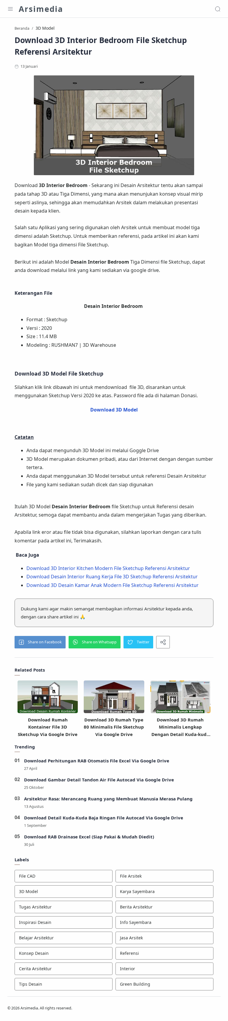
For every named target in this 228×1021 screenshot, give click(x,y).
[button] (40, 642)
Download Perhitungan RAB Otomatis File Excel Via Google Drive (96, 761)
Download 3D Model (114, 409)
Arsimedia (41, 9)
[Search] (218, 9)
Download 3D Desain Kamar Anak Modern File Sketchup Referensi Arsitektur (112, 585)
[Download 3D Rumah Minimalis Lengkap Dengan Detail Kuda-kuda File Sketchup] (180, 698)
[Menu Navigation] (10, 9)
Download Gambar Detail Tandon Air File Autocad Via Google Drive (99, 780)
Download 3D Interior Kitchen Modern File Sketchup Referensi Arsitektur (108, 568)
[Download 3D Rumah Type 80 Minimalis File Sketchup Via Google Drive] (114, 698)
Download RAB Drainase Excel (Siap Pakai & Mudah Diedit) (89, 837)
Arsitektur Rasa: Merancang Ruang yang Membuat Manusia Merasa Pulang (108, 799)
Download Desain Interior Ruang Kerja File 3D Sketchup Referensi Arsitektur (112, 576)
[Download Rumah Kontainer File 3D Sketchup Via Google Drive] (48, 698)
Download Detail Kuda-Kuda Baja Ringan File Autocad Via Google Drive (103, 818)
